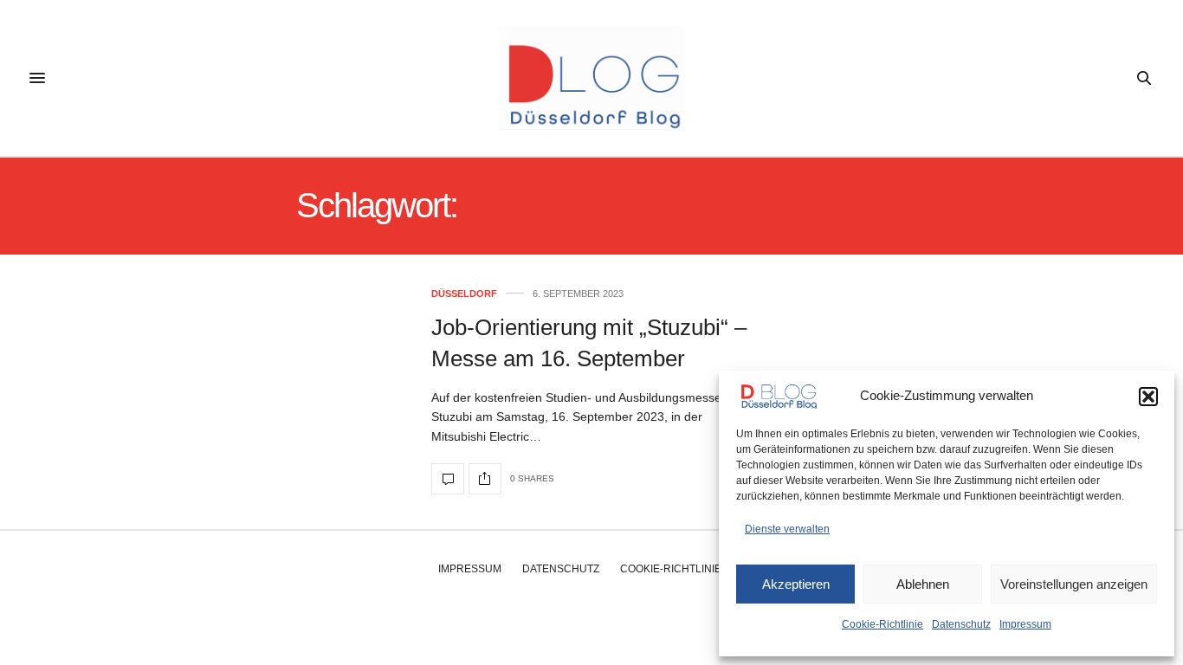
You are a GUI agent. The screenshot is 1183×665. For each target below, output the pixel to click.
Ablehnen (922, 584)
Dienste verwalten (787, 529)
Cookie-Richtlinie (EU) (683, 569)
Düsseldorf (464, 294)
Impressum (1025, 624)
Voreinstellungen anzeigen (1073, 584)
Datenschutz (961, 624)
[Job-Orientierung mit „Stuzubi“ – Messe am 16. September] (447, 478)
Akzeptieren (796, 584)
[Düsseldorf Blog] (591, 78)
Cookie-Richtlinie (882, 624)
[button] (1148, 396)
